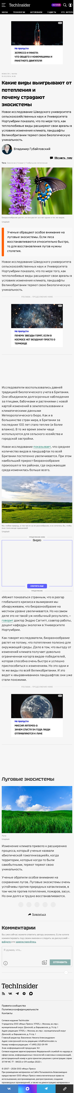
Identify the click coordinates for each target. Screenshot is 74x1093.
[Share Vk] (9, 1088)
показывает (42, 447)
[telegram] (17, 993)
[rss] (3, 993)
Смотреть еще (37, 586)
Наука (14, 74)
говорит (7, 621)
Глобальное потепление (36, 163)
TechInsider (19, 5)
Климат (20, 163)
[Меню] (4, 5)
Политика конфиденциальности (20, 1009)
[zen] (24, 993)
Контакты (7, 1013)
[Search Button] (65, 5)
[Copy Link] (65, 1088)
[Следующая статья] (37, 972)
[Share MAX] (27, 1088)
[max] (31, 993)
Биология (11, 163)
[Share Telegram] (46, 1088)
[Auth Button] (70, 5)
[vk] (10, 993)
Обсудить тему (63, 157)
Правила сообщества (14, 1005)
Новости (6, 74)
